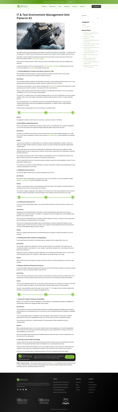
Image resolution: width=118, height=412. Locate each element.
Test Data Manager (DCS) (59, 389)
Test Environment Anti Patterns (52, 66)
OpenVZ (55, 86)
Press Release (87, 26)
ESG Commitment (93, 384)
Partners (74, 6)
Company (66, 6)
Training (78, 389)
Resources (52, 6)
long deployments (52, 135)
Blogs (77, 384)
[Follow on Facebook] (18, 389)
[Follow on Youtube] (26, 389)
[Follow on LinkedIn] (23, 389)
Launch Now (70, 2)
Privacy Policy (92, 389)
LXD (50, 86)
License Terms (92, 387)
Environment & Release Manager (60, 384)
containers (32, 68)
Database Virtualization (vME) (60, 392)
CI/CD (50, 288)
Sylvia (53, 363)
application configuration (23, 180)
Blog (60, 6)
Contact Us (96, 6)
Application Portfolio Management (61, 382)
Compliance (91, 382)
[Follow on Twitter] (20, 389)
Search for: (84, 15)
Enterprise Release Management (60, 387)
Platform (44, 6)
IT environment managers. (37, 58)
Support (82, 6)
